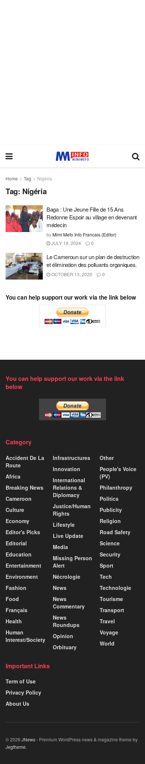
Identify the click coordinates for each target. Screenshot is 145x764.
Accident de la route (25, 461)
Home (12, 178)
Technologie (115, 587)
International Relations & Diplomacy (69, 487)
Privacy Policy (23, 692)
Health (14, 621)
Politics (109, 498)
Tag (27, 178)
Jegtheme (16, 747)
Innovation (66, 469)
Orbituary (65, 647)
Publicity (111, 509)
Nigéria (44, 178)
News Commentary (69, 602)
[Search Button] (135, 156)
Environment (22, 576)
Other (107, 457)
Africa (13, 476)
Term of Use (21, 681)
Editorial (16, 543)
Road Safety (115, 532)
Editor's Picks (23, 532)
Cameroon (19, 498)
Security (110, 554)
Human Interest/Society (25, 635)
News (60, 587)
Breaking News (25, 487)
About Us (17, 703)
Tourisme (111, 599)
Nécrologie (66, 576)
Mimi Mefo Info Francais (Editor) (84, 234)
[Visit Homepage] (72, 156)
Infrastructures (71, 457)
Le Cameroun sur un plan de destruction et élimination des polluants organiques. (92, 260)
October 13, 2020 (71, 274)
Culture (15, 509)
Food (12, 599)
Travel (107, 621)
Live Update (68, 535)
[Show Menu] (9, 156)
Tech (106, 576)
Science (110, 543)
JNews (28, 739)
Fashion (16, 587)
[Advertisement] (72, 72)
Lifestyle (64, 524)
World (107, 643)
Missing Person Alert (72, 561)
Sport (106, 565)
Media (60, 547)
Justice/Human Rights (72, 509)
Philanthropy (116, 487)
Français (17, 610)
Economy (17, 521)
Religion (110, 521)
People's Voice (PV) (118, 472)
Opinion (63, 636)
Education (19, 554)
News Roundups (66, 621)
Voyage (109, 632)
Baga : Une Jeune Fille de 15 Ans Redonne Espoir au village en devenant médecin (91, 217)
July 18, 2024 (65, 243)
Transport (112, 610)
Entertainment (23, 565)
